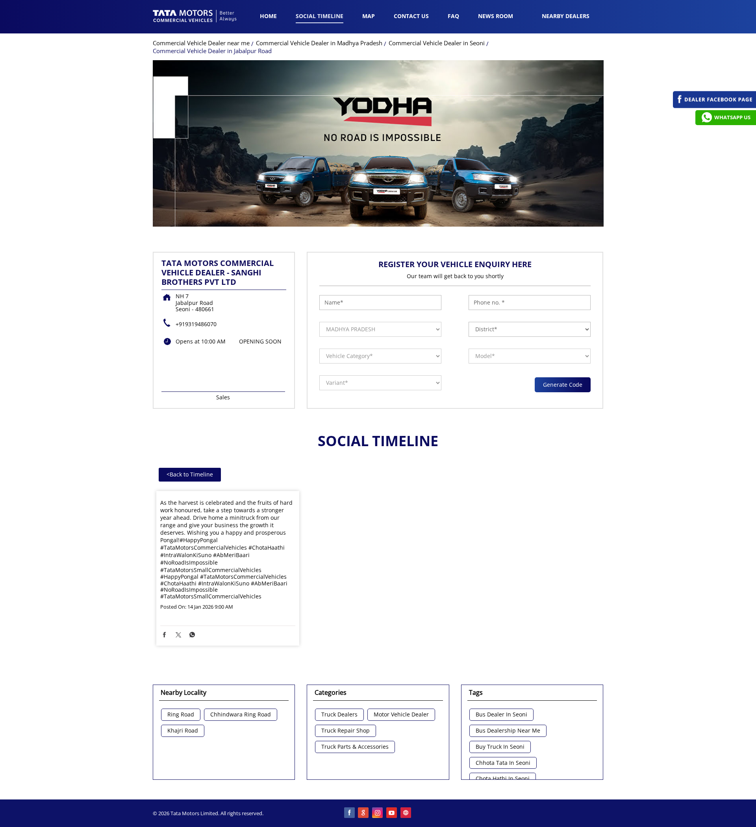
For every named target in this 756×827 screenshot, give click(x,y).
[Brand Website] (406, 813)
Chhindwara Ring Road (240, 714)
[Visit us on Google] (364, 813)
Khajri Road (182, 730)
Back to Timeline (190, 474)
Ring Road (180, 714)
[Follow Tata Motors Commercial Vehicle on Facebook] (350, 813)
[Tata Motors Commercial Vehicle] (195, 17)
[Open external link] (714, 106)
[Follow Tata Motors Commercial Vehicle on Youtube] (392, 813)
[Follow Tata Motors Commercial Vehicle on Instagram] (378, 813)
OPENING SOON (260, 341)
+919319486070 (196, 324)
